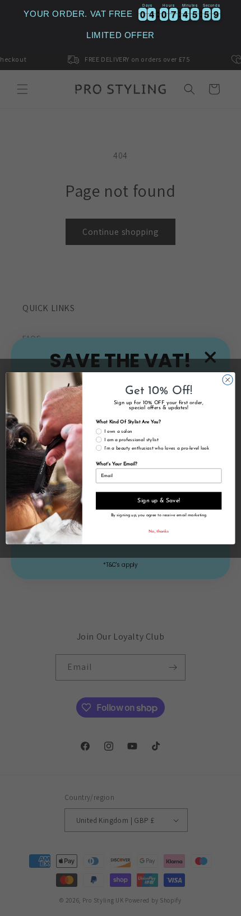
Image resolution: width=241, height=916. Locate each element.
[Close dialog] (228, 379)
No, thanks (159, 531)
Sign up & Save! (158, 500)
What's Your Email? (116, 464)
